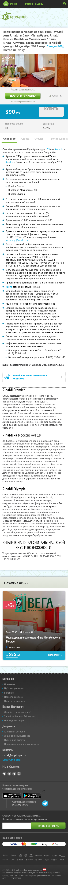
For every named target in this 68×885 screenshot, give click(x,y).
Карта (9, 286)
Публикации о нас (14, 688)
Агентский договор (14, 731)
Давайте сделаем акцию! (17, 712)
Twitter (14, 774)
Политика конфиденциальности (21, 744)
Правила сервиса (13, 696)
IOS (48, 149)
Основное (9, 138)
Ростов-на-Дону (34, 3)
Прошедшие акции (14, 720)
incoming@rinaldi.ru (17, 240)
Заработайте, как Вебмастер (19, 716)
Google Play (31, 796)
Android (59, 149)
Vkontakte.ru (9, 774)
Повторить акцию (23, 96)
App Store (11, 796)
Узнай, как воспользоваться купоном (30, 376)
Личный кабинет (64, 4)
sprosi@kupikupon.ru (14, 755)
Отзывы (39, 138)
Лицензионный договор (17, 735)
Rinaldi (9, 162)
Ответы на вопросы (14, 701)
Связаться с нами (11, 759)
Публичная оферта (14, 739)
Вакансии (9, 692)
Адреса (25, 138)
